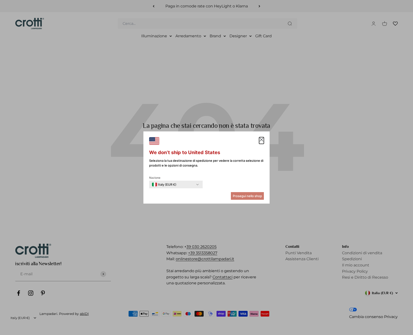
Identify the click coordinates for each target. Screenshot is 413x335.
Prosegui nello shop (247, 196)
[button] (261, 140)
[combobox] (164, 184)
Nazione (154, 177)
